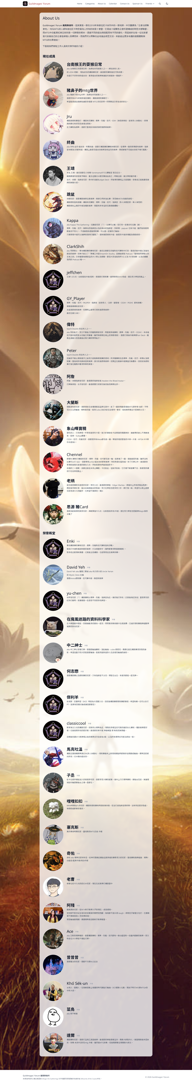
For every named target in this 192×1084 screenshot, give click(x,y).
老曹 (71, 879)
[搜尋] (160, 4)
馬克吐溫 (75, 749)
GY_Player (76, 298)
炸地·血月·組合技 (77, 146)
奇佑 (71, 853)
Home (79, 3)
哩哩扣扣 (75, 801)
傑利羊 (73, 697)
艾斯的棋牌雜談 (76, 935)
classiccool (77, 723)
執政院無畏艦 (119, 730)
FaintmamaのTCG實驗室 (102, 172)
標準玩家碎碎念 (80, 857)
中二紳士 (75, 645)
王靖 (71, 168)
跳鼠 (71, 194)
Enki (71, 541)
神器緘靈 (107, 730)
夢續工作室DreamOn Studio (102, 253)
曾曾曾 (73, 957)
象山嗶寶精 (76, 428)
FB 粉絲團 (133, 256)
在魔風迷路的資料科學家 (89, 619)
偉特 (71, 324)
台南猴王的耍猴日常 (84, 64)
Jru (69, 116)
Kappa (72, 220)
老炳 (71, 480)
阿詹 (71, 376)
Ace (70, 931)
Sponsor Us (137, 3)
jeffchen (74, 272)
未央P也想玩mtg (81, 1042)
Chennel (74, 454)
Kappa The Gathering (79, 224)
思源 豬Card (77, 506)
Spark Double (72, 328)
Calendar (113, 3)
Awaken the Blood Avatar (113, 380)
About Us (102, 3)
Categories (90, 3)
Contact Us (124, 3)
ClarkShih (75, 246)
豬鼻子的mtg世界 (82, 90)
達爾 (71, 1035)
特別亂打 (74, 332)
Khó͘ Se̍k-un (78, 983)
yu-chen (75, 593)
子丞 (71, 775)
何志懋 (73, 671)
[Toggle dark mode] (167, 4)
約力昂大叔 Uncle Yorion (103, 571)
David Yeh (76, 567)
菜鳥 (71, 1009)
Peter (72, 350)
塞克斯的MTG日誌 (91, 831)
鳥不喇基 (74, 1013)
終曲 (71, 142)
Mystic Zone (74, 575)
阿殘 (71, 905)
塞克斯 (73, 827)
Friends (149, 3)
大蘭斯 (72, 402)
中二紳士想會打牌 (77, 649)
